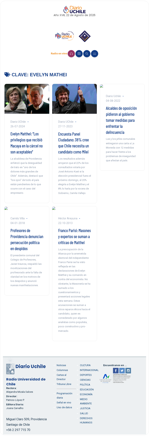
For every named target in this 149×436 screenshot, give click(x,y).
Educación (87, 389)
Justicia (85, 408)
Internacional (89, 370)
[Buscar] (86, 53)
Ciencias (85, 379)
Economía (86, 394)
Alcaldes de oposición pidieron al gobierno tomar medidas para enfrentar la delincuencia (121, 119)
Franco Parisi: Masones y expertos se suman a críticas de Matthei (74, 236)
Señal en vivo (64, 402)
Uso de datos (64, 407)
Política (85, 384)
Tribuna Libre (64, 384)
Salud (84, 413)
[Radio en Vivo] (71, 53)
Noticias (61, 365)
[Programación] (79, 53)
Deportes (86, 374)
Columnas (62, 370)
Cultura (85, 365)
